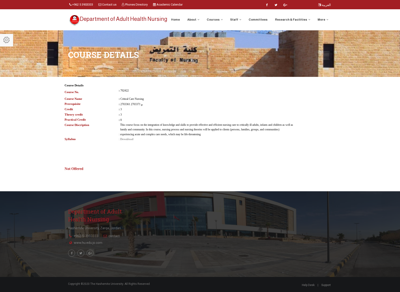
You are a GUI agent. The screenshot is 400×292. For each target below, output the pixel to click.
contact (114, 236)
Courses (213, 19)
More (322, 19)
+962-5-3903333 (86, 236)
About (192, 19)
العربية (326, 5)
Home (175, 19)
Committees (258, 19)
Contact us (108, 4)
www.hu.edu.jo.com (88, 243)
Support (326, 285)
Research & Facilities (291, 19)
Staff (234, 19)
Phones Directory (136, 4)
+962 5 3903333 (82, 4)
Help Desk (308, 285)
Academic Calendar (169, 4)
